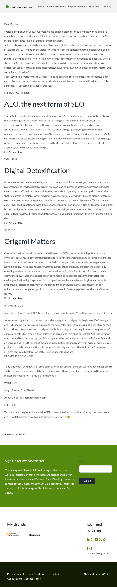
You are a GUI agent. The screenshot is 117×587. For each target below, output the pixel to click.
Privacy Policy (15, 574)
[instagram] (92, 539)
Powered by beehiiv (15, 434)
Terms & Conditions (35, 574)
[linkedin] (88, 539)
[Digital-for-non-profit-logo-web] (13, 533)
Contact (28, 578)
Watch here (10, 382)
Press (38, 578)
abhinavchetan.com (35, 397)
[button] (110, 6)
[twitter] (100, 539)
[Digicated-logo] (33, 535)
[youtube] (96, 539)
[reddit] (104, 539)
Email (82, 461)
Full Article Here (13, 151)
